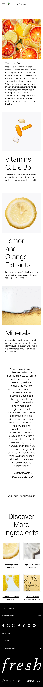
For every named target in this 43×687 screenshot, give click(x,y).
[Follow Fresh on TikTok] (23, 625)
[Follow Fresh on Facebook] (3, 625)
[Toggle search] (9, 3)
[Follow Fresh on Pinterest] (18, 625)
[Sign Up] (39, 615)
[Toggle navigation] (3, 3)
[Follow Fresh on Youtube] (29, 625)
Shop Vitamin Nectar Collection (21, 496)
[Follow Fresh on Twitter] (8, 625)
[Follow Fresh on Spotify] (34, 625)
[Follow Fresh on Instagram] (13, 625)
